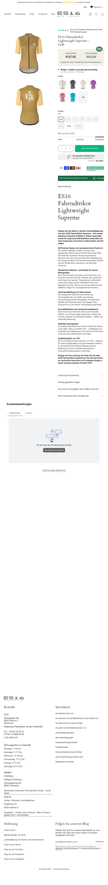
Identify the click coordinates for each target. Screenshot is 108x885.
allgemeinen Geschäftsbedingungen (66, 848)
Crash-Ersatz (9, 830)
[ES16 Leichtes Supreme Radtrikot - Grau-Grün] (72, 84)
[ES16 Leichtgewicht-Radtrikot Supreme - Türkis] (72, 97)
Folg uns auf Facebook (14, 854)
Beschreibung (64, 186)
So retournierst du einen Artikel (69, 723)
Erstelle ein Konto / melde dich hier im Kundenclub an (81, 62)
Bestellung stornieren (64, 762)
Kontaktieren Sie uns (64, 713)
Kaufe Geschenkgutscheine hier (69, 757)
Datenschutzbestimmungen (90, 848)
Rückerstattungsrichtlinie (66, 742)
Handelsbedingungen (64, 733)
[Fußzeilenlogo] (14, 699)
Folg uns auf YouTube (13, 849)
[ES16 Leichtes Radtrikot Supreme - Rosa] (62, 97)
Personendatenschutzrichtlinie (68, 752)
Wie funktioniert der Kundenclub (73, 396)
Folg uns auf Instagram (14, 859)
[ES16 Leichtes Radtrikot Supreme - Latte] (62, 84)
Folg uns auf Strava (12, 844)
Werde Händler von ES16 (15, 835)
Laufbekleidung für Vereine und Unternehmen (24, 840)
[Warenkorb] (102, 14)
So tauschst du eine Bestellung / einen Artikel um (76, 718)
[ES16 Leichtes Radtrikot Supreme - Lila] (93, 84)
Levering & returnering (68, 375)
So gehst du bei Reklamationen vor (70, 728)
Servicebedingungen (64, 737)
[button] (20, 14)
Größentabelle (61, 747)
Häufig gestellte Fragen (69, 382)
